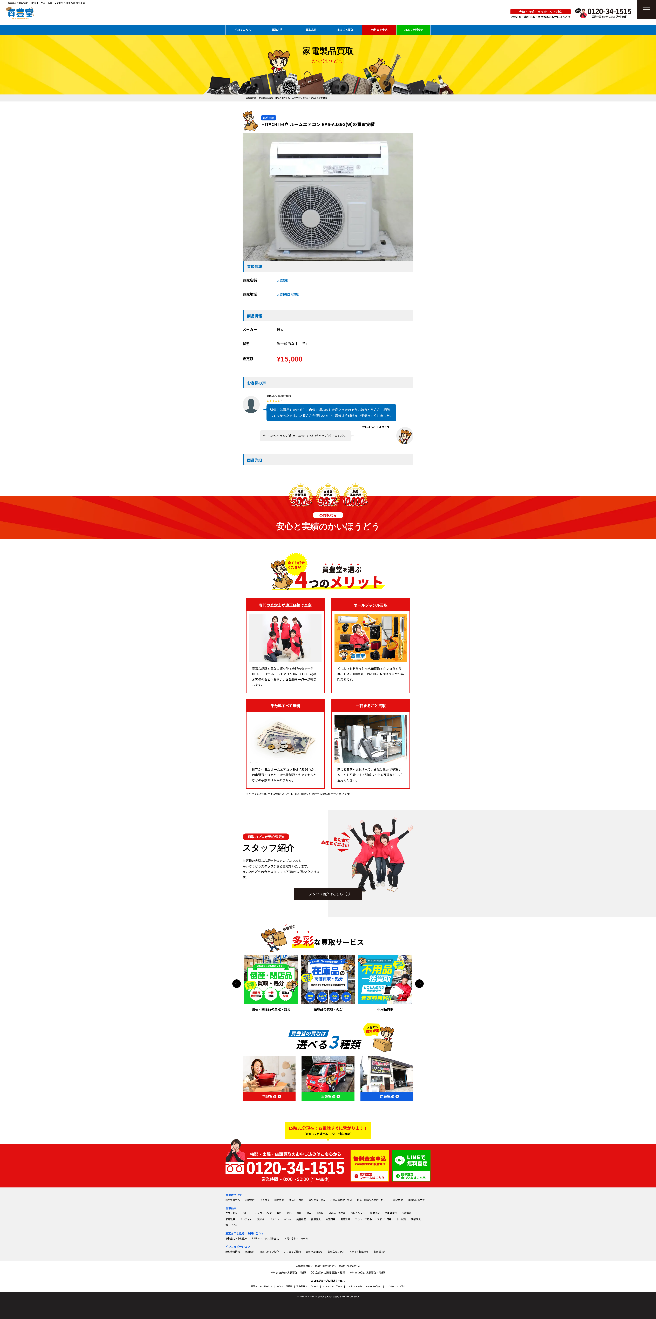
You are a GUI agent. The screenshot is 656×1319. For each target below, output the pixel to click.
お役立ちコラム (336, 1251)
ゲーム (287, 1219)
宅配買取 (250, 1200)
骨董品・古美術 (337, 1213)
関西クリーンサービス (262, 1286)
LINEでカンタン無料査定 (265, 1238)
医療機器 (406, 1213)
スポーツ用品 (384, 1219)
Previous (236, 983)
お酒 (289, 1213)
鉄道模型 (375, 1213)
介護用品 (330, 1219)
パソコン (274, 1219)
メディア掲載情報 (359, 1251)
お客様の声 (380, 1251)
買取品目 (311, 30)
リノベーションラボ (395, 1286)
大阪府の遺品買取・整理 (291, 1272)
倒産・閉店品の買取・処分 (371, 1200)
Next (419, 983)
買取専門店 (251, 98)
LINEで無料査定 (413, 30)
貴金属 (320, 1213)
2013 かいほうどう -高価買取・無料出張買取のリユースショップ (329, 1296)
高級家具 (416, 1219)
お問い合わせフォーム (296, 1238)
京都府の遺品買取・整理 (330, 1272)
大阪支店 (282, 280)
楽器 (279, 1213)
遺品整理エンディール (307, 1286)
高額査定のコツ (416, 1200)
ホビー (246, 1213)
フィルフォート (354, 1286)
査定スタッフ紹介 (269, 1251)
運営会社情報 (233, 1251)
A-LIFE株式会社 (373, 1286)
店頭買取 (279, 1200)
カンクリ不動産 (284, 1286)
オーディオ (246, 1219)
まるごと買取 (345, 30)
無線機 (260, 1219)
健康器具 (316, 1219)
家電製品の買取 (266, 98)
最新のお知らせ (314, 1251)
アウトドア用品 (363, 1219)
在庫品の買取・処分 (341, 1200)
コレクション (358, 1213)
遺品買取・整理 (317, 1200)
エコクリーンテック (332, 1286)
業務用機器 (391, 1213)
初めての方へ (243, 30)
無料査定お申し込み (236, 1238)
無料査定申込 (379, 30)
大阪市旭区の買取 (288, 294)
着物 (299, 1213)
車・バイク (231, 1225)
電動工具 (345, 1219)
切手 (308, 1213)
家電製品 (230, 1219)
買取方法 (276, 30)
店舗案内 (250, 1251)
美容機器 (301, 1219)
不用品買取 (397, 1200)
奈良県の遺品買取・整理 (370, 1272)
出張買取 (264, 1200)
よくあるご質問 (292, 1251)
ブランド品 (231, 1213)
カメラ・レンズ (263, 1213)
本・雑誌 (401, 1219)
